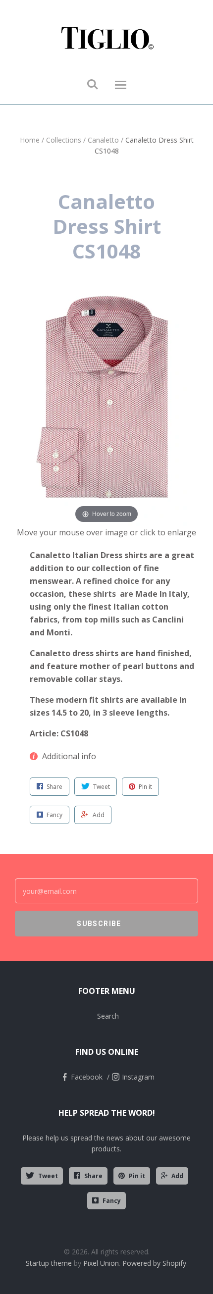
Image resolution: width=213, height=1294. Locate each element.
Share (93, 1176)
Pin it (137, 1176)
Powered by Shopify (154, 1263)
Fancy (112, 1200)
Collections (63, 140)
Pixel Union (101, 1263)
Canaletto (103, 140)
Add (177, 1176)
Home (30, 140)
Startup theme (49, 1263)
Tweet (48, 1176)
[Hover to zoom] (107, 406)
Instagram (138, 1077)
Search (108, 1016)
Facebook (87, 1077)
